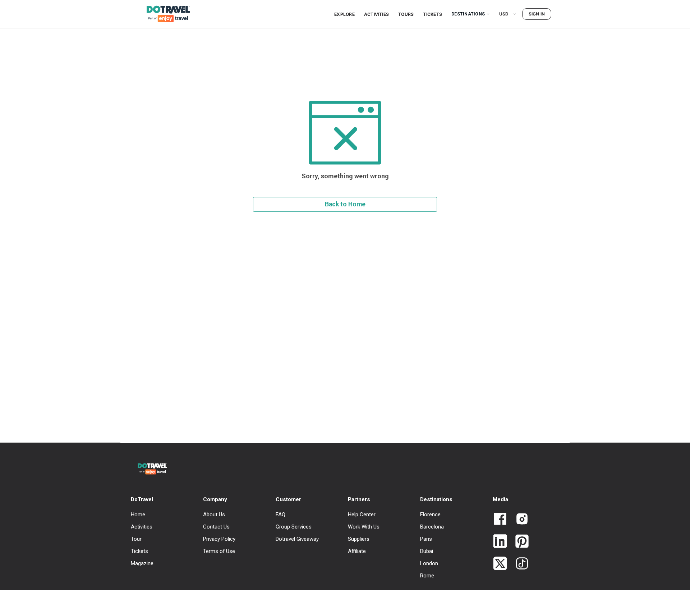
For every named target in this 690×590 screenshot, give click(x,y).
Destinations (468, 14)
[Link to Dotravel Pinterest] (519, 542)
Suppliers (358, 539)
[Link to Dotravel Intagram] (519, 519)
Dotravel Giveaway (297, 539)
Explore (344, 14)
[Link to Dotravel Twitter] (500, 564)
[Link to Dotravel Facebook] (500, 519)
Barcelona (432, 526)
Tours (406, 14)
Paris (426, 539)
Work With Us (364, 526)
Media (500, 499)
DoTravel (142, 499)
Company (215, 499)
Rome (427, 575)
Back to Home (345, 204)
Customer (288, 499)
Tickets (432, 14)
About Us (214, 514)
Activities (376, 14)
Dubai (426, 551)
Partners (359, 499)
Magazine (142, 563)
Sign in (537, 14)
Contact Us (216, 526)
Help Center (362, 514)
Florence (430, 514)
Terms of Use (219, 551)
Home (138, 514)
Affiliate (357, 551)
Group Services (294, 526)
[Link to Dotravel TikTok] (519, 564)
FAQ (280, 514)
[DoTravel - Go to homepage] (164, 14)
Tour (136, 539)
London (429, 563)
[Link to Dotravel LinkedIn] (500, 542)
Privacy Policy (219, 539)
